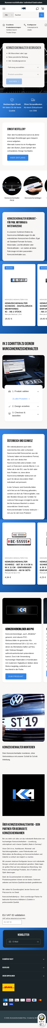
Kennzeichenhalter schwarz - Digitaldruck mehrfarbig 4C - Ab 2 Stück (18, 307)
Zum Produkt (16, 676)
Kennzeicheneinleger (33, 198)
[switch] (42, 1024)
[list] (23, 29)
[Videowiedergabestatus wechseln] (23, 718)
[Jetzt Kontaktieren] (37, 8)
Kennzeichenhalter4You (18, 1018)
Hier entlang (17, 158)
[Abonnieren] (37, 942)
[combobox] (29, 15)
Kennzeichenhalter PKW (12, 199)
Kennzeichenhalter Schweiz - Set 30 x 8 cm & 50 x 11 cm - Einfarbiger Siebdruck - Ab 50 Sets (19, 566)
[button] (4, 8)
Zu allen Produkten (20, 399)
